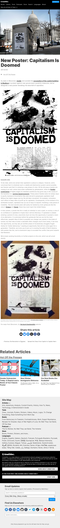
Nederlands (37, 443)
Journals (10, 412)
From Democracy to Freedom (13, 419)
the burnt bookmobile (27, 324)
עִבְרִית (38, 445)
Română (16, 445)
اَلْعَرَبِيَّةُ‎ (4, 445)
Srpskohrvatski (47, 443)
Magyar (17, 443)
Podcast (5, 426)
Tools (13, 4)
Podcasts (19, 4)
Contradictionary (30, 419)
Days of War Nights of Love (28, 422)
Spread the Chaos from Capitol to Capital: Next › (42, 341)
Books (3, 4)
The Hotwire (36, 429)
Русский (54, 438)
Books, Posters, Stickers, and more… (15, 433)
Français (31, 438)
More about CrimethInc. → (47, 469)
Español (11, 438)
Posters (17, 412)
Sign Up (52, 499)
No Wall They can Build (22, 429)
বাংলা (21, 445)
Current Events (26, 405)
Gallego (27, 448)
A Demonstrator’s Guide (20, 408)
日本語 (23, 441)
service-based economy (21, 194)
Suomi (17, 441)
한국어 (9, 445)
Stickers (23, 412)
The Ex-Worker (7, 429)
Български (30, 441)
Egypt (16, 207)
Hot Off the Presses (9, 74)
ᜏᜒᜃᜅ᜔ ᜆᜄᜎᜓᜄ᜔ (48, 448)
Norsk (40, 448)
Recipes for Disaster (9, 422)
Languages (37, 4)
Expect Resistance (49, 419)
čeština (4, 443)
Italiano (17, 438)
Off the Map (6, 424)
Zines (4, 412)
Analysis (17, 405)
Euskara (11, 443)
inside (19, 81)
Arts (3, 405)
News (48, 405)
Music (35, 412)
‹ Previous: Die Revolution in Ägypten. (14, 341)
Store (25, 4)
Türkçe (23, 443)
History (35, 405)
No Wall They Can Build (47, 422)
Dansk (32, 445)
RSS (9, 403)
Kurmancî (34, 448)
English (4, 438)
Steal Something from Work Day (22, 415)
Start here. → (52, 477)
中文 (36, 441)
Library (8, 4)
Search (30, 4)
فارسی (29, 443)
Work (39, 419)
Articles (5, 403)
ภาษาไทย (44, 445)
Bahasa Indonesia (45, 441)
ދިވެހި (22, 448)
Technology (6, 408)
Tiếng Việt (10, 448)
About (44, 4)
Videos (29, 412)
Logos (40, 412)
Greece (8, 207)
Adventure (10, 405)
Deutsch (24, 438)
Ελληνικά (10, 441)
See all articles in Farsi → (9, 7)
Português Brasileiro (42, 438)
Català (17, 448)
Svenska (26, 445)
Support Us (56, 1)
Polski (4, 441)
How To (42, 405)
